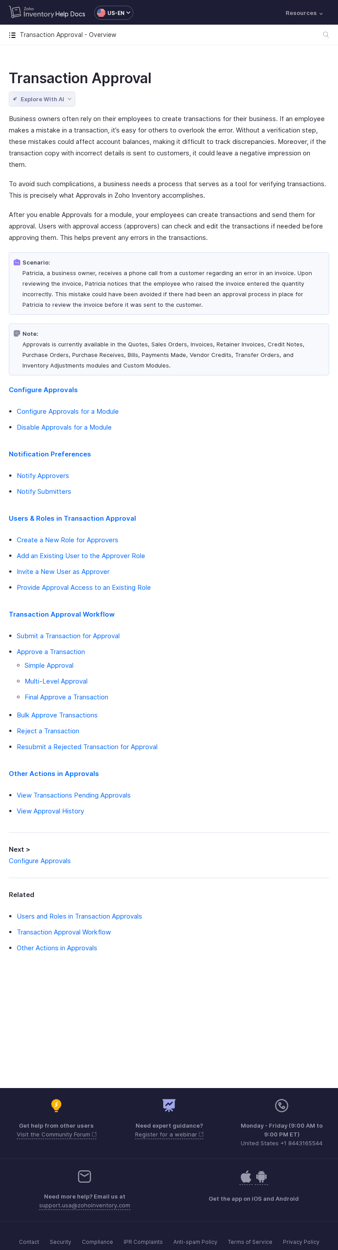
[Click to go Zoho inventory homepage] (31, 13)
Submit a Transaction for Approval (68, 636)
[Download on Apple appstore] (261, 1181)
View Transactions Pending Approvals (74, 795)
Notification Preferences (50, 454)
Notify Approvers (43, 475)
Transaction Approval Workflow (62, 614)
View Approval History (50, 811)
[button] (109, 13)
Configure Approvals (43, 390)
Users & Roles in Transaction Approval (72, 518)
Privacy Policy (301, 1242)
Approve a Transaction (51, 651)
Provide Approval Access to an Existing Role (84, 587)
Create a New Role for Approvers (67, 540)
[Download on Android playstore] (246, 1181)
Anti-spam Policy (195, 1242)
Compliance (97, 1242)
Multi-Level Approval (56, 681)
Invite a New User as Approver (63, 571)
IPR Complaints (143, 1242)
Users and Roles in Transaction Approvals (79, 916)
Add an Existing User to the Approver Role (81, 555)
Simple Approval (49, 665)
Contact (29, 1242)
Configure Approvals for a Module (68, 411)
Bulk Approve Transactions (57, 715)
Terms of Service (250, 1242)
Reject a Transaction (48, 731)
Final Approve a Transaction (66, 697)
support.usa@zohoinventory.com (84, 1205)
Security (60, 1242)
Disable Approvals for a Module (64, 427)
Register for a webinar (167, 1134)
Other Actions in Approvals (54, 773)
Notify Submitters (44, 491)
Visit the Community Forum (54, 1134)
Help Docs (70, 14)
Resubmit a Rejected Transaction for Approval (87, 747)
